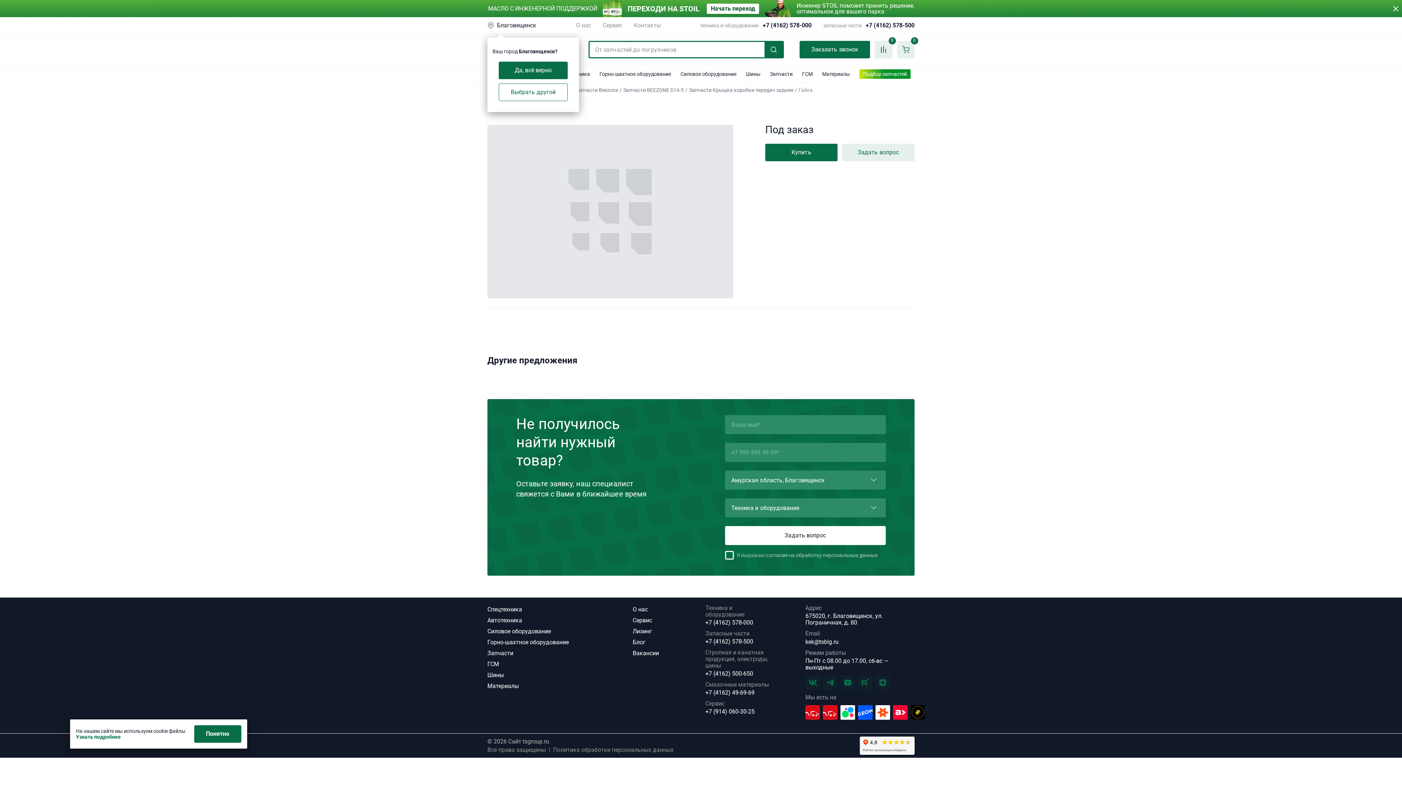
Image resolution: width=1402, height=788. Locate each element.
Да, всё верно (533, 70)
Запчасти (500, 653)
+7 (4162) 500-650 (729, 674)
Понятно (218, 733)
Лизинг (642, 631)
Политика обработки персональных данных (613, 750)
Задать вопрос (878, 152)
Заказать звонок (834, 49)
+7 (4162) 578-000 (787, 25)
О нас (583, 25)
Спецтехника (504, 609)
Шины (495, 675)
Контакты (647, 25)
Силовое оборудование (519, 631)
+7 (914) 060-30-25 (730, 711)
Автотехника (504, 620)
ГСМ (493, 664)
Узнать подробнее (98, 737)
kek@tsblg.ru (822, 641)
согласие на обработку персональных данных (822, 555)
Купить (801, 152)
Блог (639, 642)
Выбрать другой (533, 92)
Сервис (612, 25)
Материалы (503, 686)
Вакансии (646, 653)
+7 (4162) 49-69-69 (730, 693)
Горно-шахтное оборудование (528, 642)
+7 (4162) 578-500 (890, 25)
